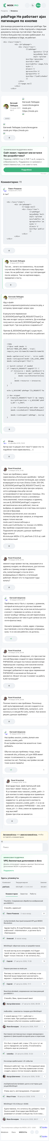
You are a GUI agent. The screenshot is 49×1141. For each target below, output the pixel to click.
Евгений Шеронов (17, 598)
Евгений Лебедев (14, 104)
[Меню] (43, 5)
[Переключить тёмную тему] (32, 5)
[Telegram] (32, 1132)
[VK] (37, 1132)
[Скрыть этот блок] (45, 148)
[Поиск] (27, 5)
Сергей (9, 961)
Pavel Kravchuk (14, 468)
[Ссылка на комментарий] (39, 250)
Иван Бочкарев (13, 1026)
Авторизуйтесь (9, 835)
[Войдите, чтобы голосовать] (6, 138)
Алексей (10, 938)
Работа (33, 894)
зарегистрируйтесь (28, 835)
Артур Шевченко (13, 1004)
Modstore (4, 1132)
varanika (10, 1054)
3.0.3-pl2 (19, 887)
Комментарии (12, 894)
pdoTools (5, 887)
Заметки (24, 894)
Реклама (43, 173)
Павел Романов (15, 189)
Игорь (10, 441)
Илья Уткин (11, 1096)
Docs (14, 1132)
